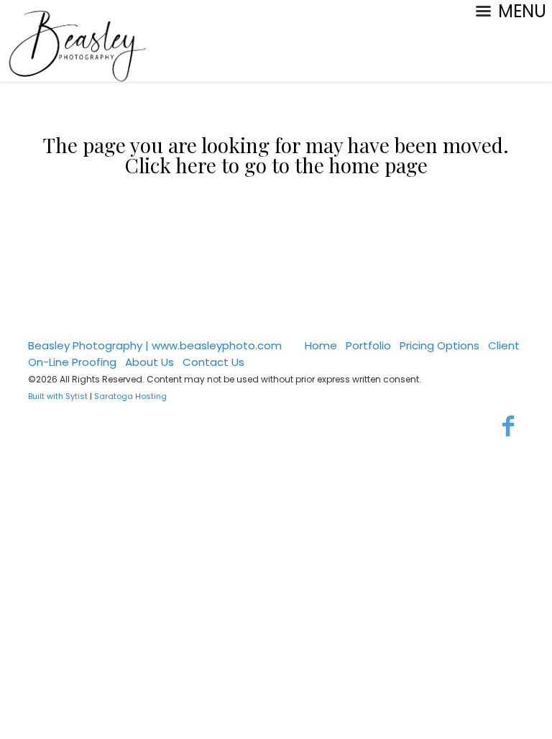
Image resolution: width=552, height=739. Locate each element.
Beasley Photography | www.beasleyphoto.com (155, 345)
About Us (149, 362)
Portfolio (368, 345)
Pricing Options (439, 345)
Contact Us (213, 362)
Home (321, 345)
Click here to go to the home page (276, 165)
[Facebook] (508, 426)
